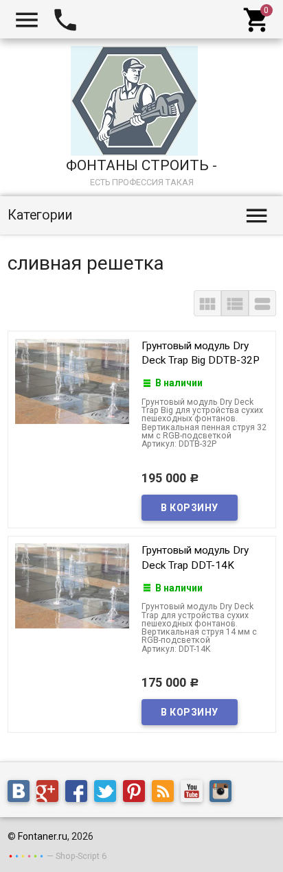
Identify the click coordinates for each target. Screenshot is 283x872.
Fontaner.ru (42, 836)
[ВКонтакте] (22, 793)
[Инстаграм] (224, 793)
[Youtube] (195, 793)
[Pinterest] (137, 793)
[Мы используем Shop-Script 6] (26, 855)
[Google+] (50, 793)
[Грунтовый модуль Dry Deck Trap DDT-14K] (72, 585)
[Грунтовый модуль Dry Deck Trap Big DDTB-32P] (72, 380)
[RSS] (166, 793)
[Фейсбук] (79, 793)
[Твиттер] (108, 793)
